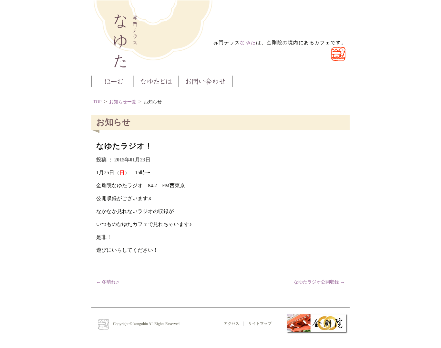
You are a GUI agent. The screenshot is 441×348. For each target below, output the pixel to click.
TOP (97, 101)
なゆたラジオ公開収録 (319, 282)
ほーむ (112, 80)
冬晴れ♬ (108, 282)
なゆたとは (155, 80)
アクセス (231, 323)
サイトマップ (260, 323)
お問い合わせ (205, 80)
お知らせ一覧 (122, 101)
